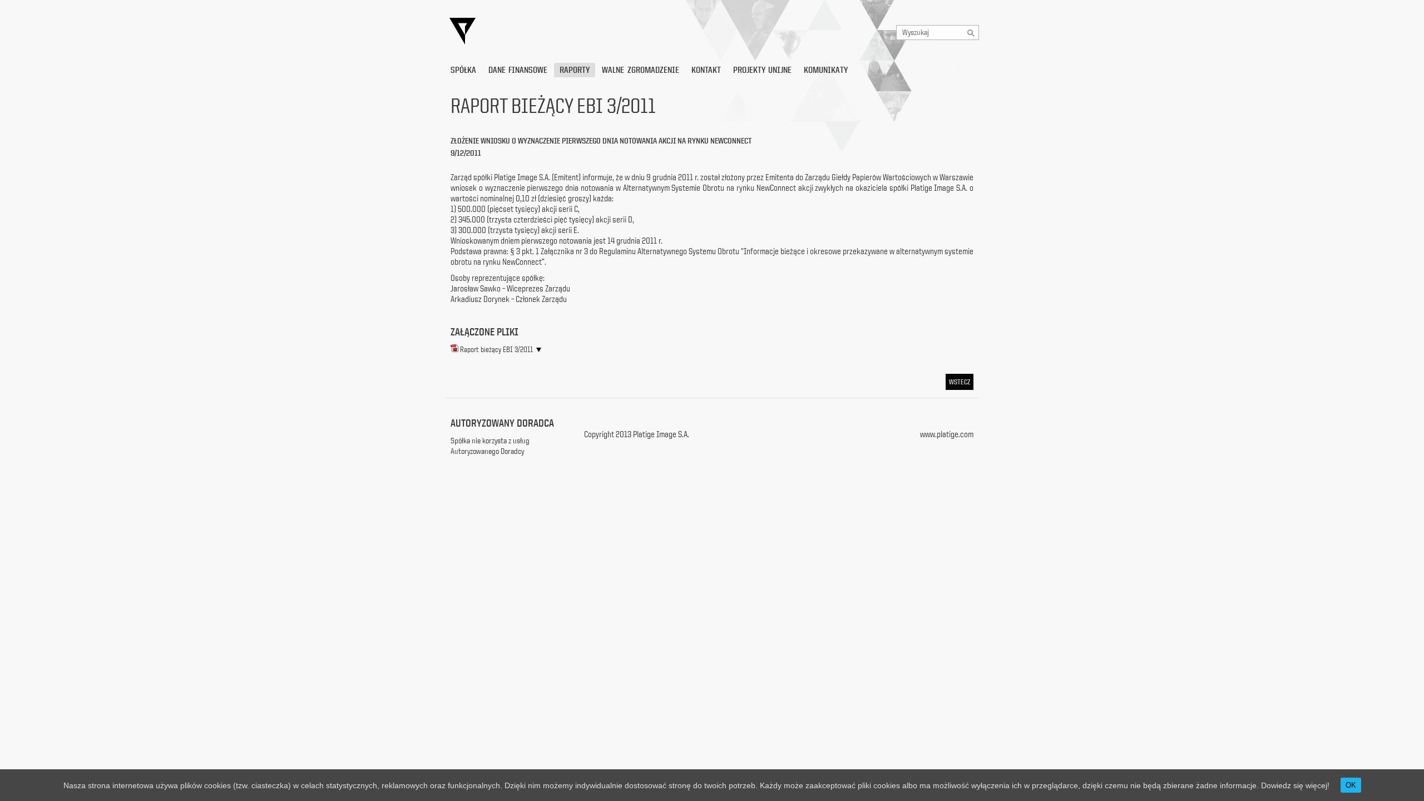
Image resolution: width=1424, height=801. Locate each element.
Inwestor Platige (564, 31)
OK (1351, 785)
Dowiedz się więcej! (1295, 785)
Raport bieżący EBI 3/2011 (496, 349)
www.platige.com (946, 434)
